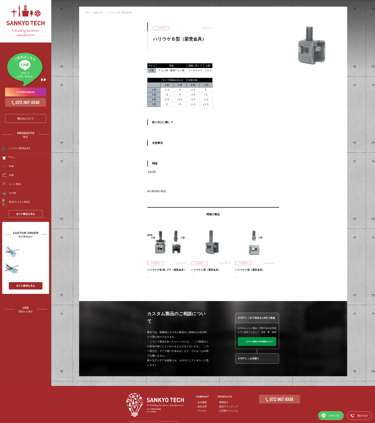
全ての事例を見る (25, 285)
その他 (12, 193)
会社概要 (202, 402)
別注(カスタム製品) (19, 202)
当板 (11, 175)
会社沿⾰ (202, 406)
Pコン (12, 157)
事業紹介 (224, 402)
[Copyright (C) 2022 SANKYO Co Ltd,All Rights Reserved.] (154, 405)
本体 (11, 166)
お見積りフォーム (228, 411)
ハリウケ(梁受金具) (19, 148)
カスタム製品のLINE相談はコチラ (259, 341)
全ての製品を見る (25, 214)
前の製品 (152, 191)
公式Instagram (26, 92)
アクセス (202, 411)
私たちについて (25, 118)
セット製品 (15, 184)
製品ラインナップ (228, 406)
